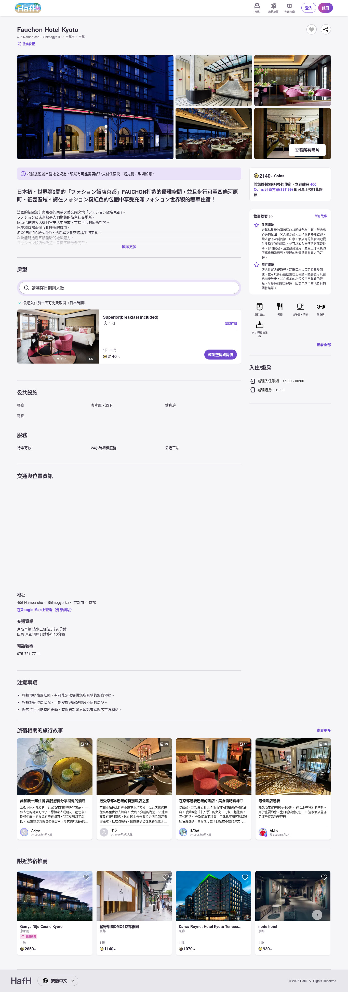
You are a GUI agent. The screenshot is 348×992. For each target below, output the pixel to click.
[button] (58, 336)
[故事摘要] (271, 216)
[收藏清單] (312, 29)
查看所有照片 (307, 150)
